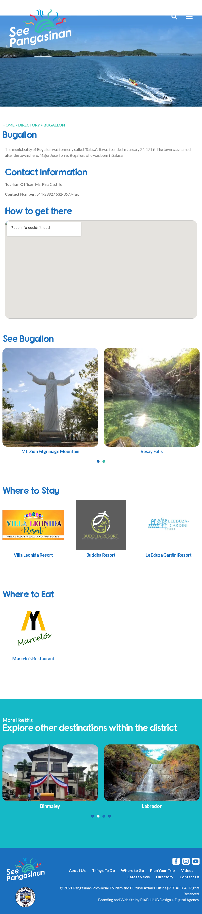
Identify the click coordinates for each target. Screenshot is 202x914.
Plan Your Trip (162, 870)
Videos (187, 870)
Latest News (138, 876)
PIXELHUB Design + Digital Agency (169, 899)
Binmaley (50, 806)
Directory (164, 876)
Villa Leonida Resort (33, 555)
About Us (77, 870)
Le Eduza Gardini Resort (169, 555)
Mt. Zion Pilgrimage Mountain (50, 451)
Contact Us (190, 876)
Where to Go (132, 870)
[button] (189, 16)
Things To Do (103, 870)
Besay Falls (152, 451)
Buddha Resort (101, 555)
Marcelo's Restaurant (33, 658)
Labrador (152, 806)
